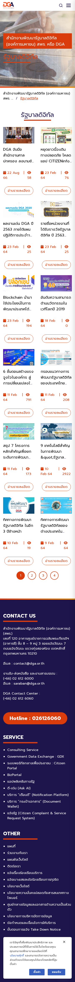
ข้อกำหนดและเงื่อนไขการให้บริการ (31, 922)
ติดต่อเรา (14, 866)
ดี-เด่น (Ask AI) (18, 788)
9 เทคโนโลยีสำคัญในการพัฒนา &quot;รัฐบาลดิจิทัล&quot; (55, 454)
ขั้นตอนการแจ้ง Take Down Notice (34, 929)
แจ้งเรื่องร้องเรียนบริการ (24, 872)
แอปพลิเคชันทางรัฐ (21, 781)
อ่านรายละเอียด (19, 190)
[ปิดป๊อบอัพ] (64, 942)
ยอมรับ (56, 972)
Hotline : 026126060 (35, 718)
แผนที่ (11, 846)
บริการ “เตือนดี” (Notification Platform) (38, 794)
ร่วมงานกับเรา (17, 852)
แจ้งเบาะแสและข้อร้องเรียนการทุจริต (33, 879)
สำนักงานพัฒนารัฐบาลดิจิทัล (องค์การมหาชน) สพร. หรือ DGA (35, 41)
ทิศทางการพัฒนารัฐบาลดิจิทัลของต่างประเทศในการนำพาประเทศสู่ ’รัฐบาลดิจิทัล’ (55, 531)
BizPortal (14, 774)
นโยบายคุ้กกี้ (17, 955)
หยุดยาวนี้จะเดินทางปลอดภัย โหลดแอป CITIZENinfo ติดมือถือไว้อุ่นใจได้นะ (56, 161)
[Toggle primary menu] (68, 5)
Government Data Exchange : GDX (35, 756)
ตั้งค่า (36, 972)
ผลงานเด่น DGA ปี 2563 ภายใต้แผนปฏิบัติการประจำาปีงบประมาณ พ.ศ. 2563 (18, 235)
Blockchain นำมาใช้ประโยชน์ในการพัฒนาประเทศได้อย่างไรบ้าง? (17, 306)
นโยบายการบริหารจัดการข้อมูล (29, 916)
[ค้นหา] (61, 5)
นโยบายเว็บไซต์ (18, 886)
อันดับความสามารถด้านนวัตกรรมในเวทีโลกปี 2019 (56, 303)
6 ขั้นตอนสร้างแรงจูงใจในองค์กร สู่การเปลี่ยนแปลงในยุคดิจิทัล (18, 380)
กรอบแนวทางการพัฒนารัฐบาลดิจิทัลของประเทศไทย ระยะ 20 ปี (56, 380)
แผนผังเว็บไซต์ (17, 859)
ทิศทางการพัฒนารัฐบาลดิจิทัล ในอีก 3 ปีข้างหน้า (18, 525)
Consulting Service (22, 749)
